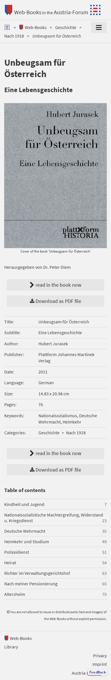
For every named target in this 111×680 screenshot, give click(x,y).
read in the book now (75, 219)
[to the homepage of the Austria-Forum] (7, 27)
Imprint (99, 664)
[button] (98, 672)
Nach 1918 (14, 36)
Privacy (100, 655)
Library (11, 647)
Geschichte (65, 27)
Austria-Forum (71, 12)
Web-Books (27, 12)
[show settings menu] (99, 27)
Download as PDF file (57, 301)
